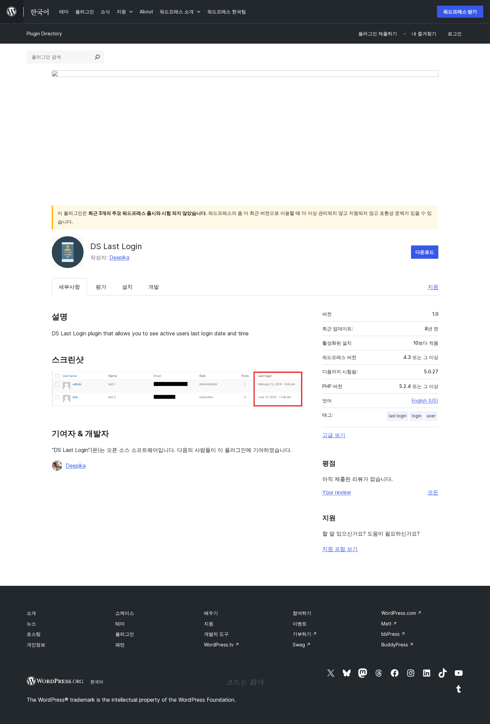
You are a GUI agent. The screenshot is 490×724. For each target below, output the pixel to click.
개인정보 (36, 644)
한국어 (96, 681)
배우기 (211, 613)
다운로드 (424, 252)
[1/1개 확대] (294, 380)
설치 (127, 286)
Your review (336, 492)
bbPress (393, 634)
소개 (31, 613)
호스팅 (34, 634)
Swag (302, 644)
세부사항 (69, 286)
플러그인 (124, 634)
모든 (433, 492)
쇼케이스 (124, 613)
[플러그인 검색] (97, 57)
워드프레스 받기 (460, 11)
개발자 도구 (216, 634)
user (431, 415)
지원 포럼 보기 (340, 548)
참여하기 (302, 613)
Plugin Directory (44, 33)
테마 (120, 623)
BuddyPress (397, 644)
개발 (153, 286)
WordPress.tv (221, 644)
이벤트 (300, 623)
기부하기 (305, 634)
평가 (101, 286)
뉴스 (31, 623)
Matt (389, 623)
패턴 (120, 644)
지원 (433, 286)
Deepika (119, 257)
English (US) (425, 400)
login (416, 415)
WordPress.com (401, 613)
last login (397, 415)
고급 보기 (333, 435)
